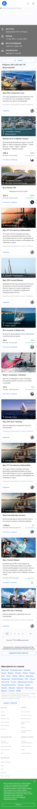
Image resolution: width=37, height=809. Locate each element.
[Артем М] (32, 347)
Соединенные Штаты (8, 685)
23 (30, 633)
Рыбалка (13, 10)
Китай (8, 676)
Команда (3, 715)
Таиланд (20, 685)
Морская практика (26, 718)
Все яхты (3, 729)
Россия (13, 682)
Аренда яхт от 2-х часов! (25, 722)
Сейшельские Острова (25, 682)
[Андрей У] (32, 532)
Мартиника (30, 676)
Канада (32, 673)
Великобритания (16, 670)
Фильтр (20, 60)
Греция (3, 673)
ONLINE (18, 691)
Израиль (11, 673)
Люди (2, 765)
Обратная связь (5, 718)
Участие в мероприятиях (5, 742)
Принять (18, 805)
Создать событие (10, 703)
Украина (4, 688)
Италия (25, 673)
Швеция (4, 691)
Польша (32, 679)
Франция (12, 688)
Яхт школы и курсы (26, 715)
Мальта (21, 676)
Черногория (29, 688)
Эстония (11, 691)
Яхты (2, 769)
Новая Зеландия (17, 679)
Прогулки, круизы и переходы (26, 731)
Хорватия (20, 688)
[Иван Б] (32, 160)
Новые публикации (6, 762)
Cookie (22, 749)
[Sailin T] (32, 583)
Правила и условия (26, 746)
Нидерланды (5, 679)
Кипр (3, 676)
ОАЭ (26, 679)
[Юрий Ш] (32, 394)
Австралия (5, 670)
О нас (2, 712)
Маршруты (4, 772)
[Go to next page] (3, 637)
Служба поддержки (26, 753)
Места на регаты (25, 712)
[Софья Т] (32, 202)
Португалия (5, 682)
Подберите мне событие (18, 653)
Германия (27, 670)
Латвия (14, 676)
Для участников (5, 749)
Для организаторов (6, 746)
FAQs (2, 753)
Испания (18, 673)
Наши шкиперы (5, 722)
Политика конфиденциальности (26, 742)
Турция (27, 685)
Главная (5, 10)
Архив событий (5, 725)
